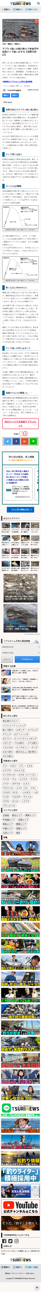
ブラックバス (9, 805)
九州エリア (8, 833)
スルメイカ (19, 770)
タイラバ (7, 738)
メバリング (32, 730)
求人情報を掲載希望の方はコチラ (20, 460)
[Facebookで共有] (16, 441)
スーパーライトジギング (25, 738)
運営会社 (7, 1273)
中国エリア (8, 828)
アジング (7, 734)
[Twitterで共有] (7, 441)
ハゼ (36, 792)
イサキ (29, 766)
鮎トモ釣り (8, 730)
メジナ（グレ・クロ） (26, 788)
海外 (18, 833)
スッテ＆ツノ (22, 747)
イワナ (6, 783)
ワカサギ (16, 797)
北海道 (6, 815)
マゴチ (6, 797)
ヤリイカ (27, 797)
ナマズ (6, 779)
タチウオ (16, 783)
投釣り (15, 95)
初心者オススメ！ (11, 721)
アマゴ (34, 779)
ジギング (7, 743)
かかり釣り (8, 752)
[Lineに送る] (33, 441)
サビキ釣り (8, 756)
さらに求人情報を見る (20, 509)
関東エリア (30, 815)
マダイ (13, 766)
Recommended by (30, 634)
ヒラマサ (7, 770)
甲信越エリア (9, 819)
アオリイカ (8, 788)
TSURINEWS (18, 1278)
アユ (14, 779)
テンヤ (35, 747)
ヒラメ (26, 783)
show (10, 102)
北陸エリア (23, 819)
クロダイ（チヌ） (11, 792)
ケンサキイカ (9, 774)
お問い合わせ (30, 1273)
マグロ (6, 801)
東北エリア (17, 815)
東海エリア (8, 824)
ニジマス (23, 779)
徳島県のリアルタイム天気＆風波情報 (17, 82)
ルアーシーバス (21, 734)
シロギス (26, 792)
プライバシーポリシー (18, 1273)
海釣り (6, 95)
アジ (5, 766)
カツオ (15, 801)
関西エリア (21, 824)
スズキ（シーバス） (27, 774)
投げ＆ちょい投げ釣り (26, 752)
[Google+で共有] (24, 441)
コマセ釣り (32, 743)
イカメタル (8, 747)
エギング (20, 730)
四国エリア (21, 828)
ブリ (21, 766)
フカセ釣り (19, 743)
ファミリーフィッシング (14, 725)
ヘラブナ (25, 801)
